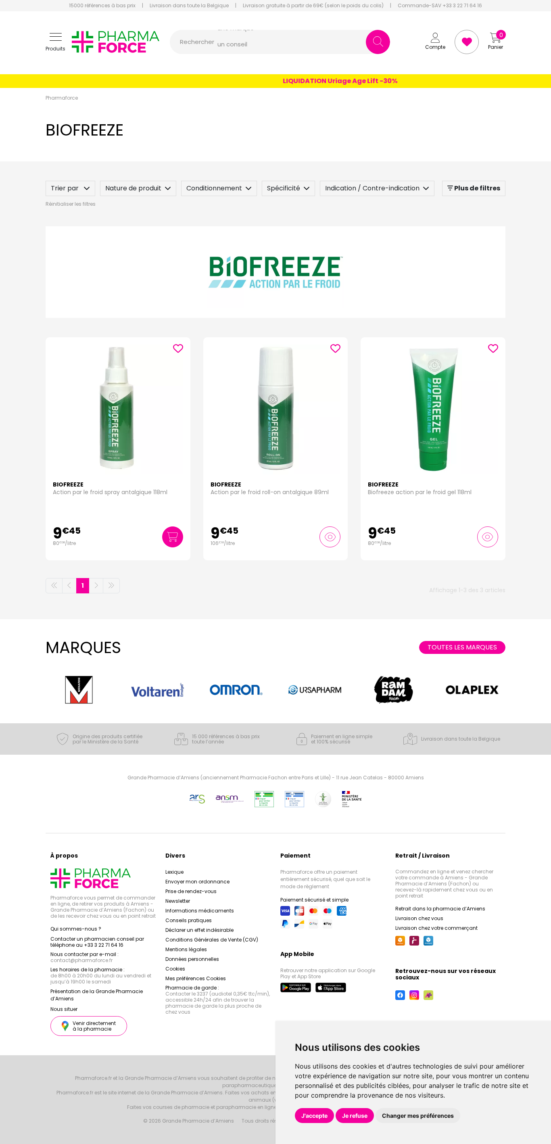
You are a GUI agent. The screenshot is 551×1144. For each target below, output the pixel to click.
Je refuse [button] (354, 1115)
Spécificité (283, 188)
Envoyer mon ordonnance (197, 882)
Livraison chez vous (419, 918)
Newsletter (177, 901)
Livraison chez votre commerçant (436, 928)
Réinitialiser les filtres (71, 203)
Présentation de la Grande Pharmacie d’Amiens (96, 995)
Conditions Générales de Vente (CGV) (211, 940)
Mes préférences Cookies (195, 978)
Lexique (174, 872)
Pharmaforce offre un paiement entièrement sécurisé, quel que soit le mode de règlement (325, 879)
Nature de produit (133, 188)
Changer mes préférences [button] (418, 1115)
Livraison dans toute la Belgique (189, 5)
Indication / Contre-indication (372, 188)
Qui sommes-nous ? (75, 928)
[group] (79, 690)
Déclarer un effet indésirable (199, 930)
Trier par (65, 188)
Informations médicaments (199, 911)
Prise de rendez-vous (191, 891)
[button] (55, 42)
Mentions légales (186, 949)
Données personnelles (192, 959)
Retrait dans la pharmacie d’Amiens (440, 909)
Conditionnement (214, 188)
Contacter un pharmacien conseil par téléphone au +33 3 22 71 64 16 (97, 942)
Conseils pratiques (188, 920)
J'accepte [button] (314, 1115)
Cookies (175, 969)
